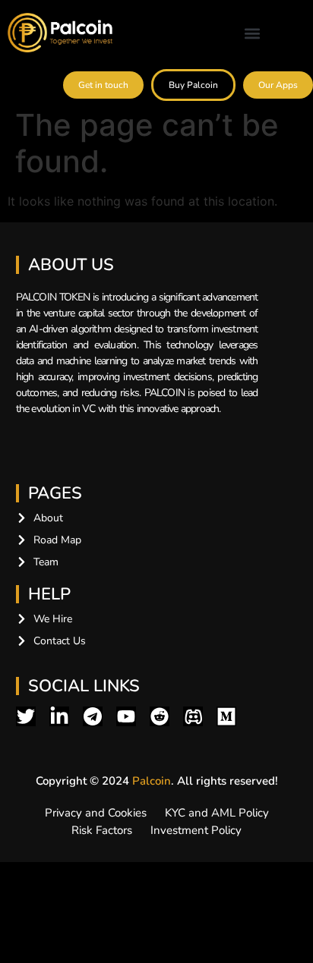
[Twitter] (26, 716)
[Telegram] (93, 716)
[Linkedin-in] (59, 716)
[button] (251, 33)
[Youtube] (126, 716)
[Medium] (226, 716)
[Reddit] (159, 716)
